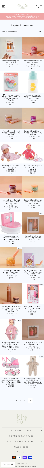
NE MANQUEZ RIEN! (21, 430)
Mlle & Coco (21, 447)
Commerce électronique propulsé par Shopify (22, 466)
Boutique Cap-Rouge (21, 436)
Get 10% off (8, 464)
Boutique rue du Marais (21, 441)
